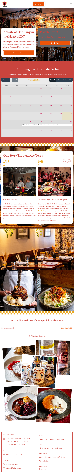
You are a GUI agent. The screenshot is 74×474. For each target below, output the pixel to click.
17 (10, 113)
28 (20, 88)
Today (15, 80)
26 (31, 122)
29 (31, 88)
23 (71, 113)
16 (71, 105)
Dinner (52, 439)
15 (61, 105)
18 (20, 113)
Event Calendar (56, 448)
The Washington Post (45, 211)
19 (31, 113)
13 (41, 105)
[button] (64, 161)
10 (10, 105)
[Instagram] (42, 469)
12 (31, 105)
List (70, 80)
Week (59, 80)
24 (10, 122)
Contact (48, 457)
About (41, 457)
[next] (8, 80)
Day (64, 80)
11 (20, 105)
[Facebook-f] (39, 469)
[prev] (3, 80)
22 (61, 113)
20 (41, 113)
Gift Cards (61, 457)
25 (20, 122)
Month (52, 80)
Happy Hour (43, 439)
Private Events (44, 448)
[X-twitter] (45, 469)
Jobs (54, 457)
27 (10, 88)
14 (51, 105)
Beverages (60, 439)
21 (51, 113)
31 (51, 88)
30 (41, 88)
